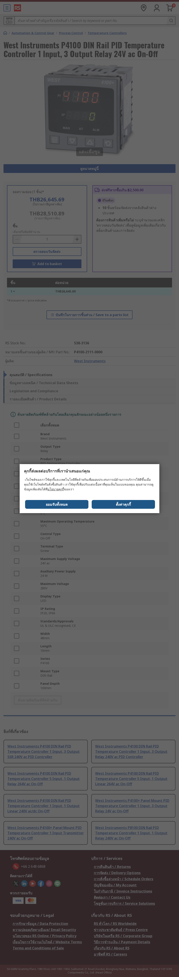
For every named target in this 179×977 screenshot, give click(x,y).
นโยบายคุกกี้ (55, 489)
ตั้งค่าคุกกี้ (123, 504)
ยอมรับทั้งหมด (57, 504)
